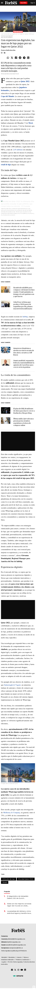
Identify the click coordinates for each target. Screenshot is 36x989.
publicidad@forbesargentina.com (16, 939)
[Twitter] (12, 58)
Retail (4, 882)
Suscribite (23, 2)
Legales (4, 962)
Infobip (25, 316)
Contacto (19, 957)
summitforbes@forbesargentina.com (16, 945)
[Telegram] (24, 58)
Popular (7, 891)
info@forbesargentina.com (13, 942)
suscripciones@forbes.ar (16, 948)
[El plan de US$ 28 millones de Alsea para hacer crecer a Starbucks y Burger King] (5, 410)
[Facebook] (16, 58)
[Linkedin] (28, 58)
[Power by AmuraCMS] (18, 976)
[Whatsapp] (8, 58)
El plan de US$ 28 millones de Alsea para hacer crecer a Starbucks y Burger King (24, 411)
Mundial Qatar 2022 (25, 879)
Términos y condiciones (22, 959)
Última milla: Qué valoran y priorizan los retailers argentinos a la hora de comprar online (23, 422)
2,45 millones (18, 149)
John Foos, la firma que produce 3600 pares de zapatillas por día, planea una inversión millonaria (22, 305)
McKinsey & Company (11, 812)
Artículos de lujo (8, 879)
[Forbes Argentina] (11, 2)
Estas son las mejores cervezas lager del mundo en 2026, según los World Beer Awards (19, 905)
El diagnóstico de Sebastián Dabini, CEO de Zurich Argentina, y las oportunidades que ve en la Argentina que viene (19, 897)
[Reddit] (20, 58)
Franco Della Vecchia (8, 50)
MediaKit (4, 957)
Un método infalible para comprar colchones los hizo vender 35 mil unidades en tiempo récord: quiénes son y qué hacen (24, 292)
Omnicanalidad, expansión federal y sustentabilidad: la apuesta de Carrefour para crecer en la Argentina (23, 364)
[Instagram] (18, 969)
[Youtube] (22, 969)
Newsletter (11, 957)
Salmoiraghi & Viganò (12, 685)
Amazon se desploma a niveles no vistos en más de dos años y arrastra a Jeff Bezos (23, 352)
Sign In (32, 3)
